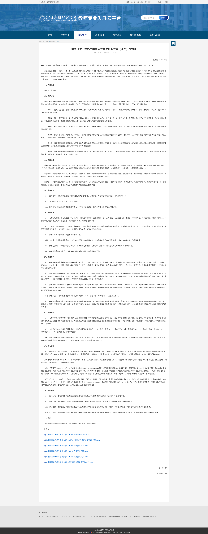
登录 (159, 2)
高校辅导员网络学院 (149, 517)
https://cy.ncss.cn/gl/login (90, 368)
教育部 (41, 517)
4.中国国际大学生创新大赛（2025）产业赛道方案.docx (67, 451)
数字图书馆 (135, 35)
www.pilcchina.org (51, 362)
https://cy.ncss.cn (112, 351)
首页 (50, 35)
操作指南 (147, 2)
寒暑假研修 (155, 35)
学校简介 (65, 35)
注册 (166, 2)
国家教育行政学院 (52, 517)
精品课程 (117, 35)
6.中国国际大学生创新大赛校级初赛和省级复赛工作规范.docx (69, 462)
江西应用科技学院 (79, 517)
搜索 (163, 18)
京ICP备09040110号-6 (84, 532)
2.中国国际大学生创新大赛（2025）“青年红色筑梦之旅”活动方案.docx (73, 440)
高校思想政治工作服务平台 (118, 517)
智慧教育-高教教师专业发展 (96, 517)
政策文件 (82, 35)
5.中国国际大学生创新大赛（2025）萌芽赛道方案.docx (67, 457)
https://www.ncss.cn (93, 382)
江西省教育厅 (65, 517)
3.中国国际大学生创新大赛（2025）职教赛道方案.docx (67, 446)
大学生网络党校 (134, 517)
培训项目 (99, 35)
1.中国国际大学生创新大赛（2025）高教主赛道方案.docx (68, 435)
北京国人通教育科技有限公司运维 (104, 530)
